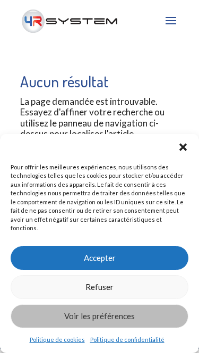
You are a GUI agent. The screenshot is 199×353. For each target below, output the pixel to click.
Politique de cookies (57, 339)
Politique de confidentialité (127, 339)
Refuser (99, 287)
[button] (183, 147)
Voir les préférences (99, 316)
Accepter (100, 258)
